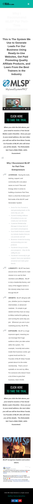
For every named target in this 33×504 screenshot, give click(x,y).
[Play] (4, 108)
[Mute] (26, 108)
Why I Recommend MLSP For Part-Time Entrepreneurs (16, 21)
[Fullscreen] (28, 108)
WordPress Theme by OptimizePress (16, 496)
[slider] (15, 108)
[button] (16, 102)
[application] (17, 102)
